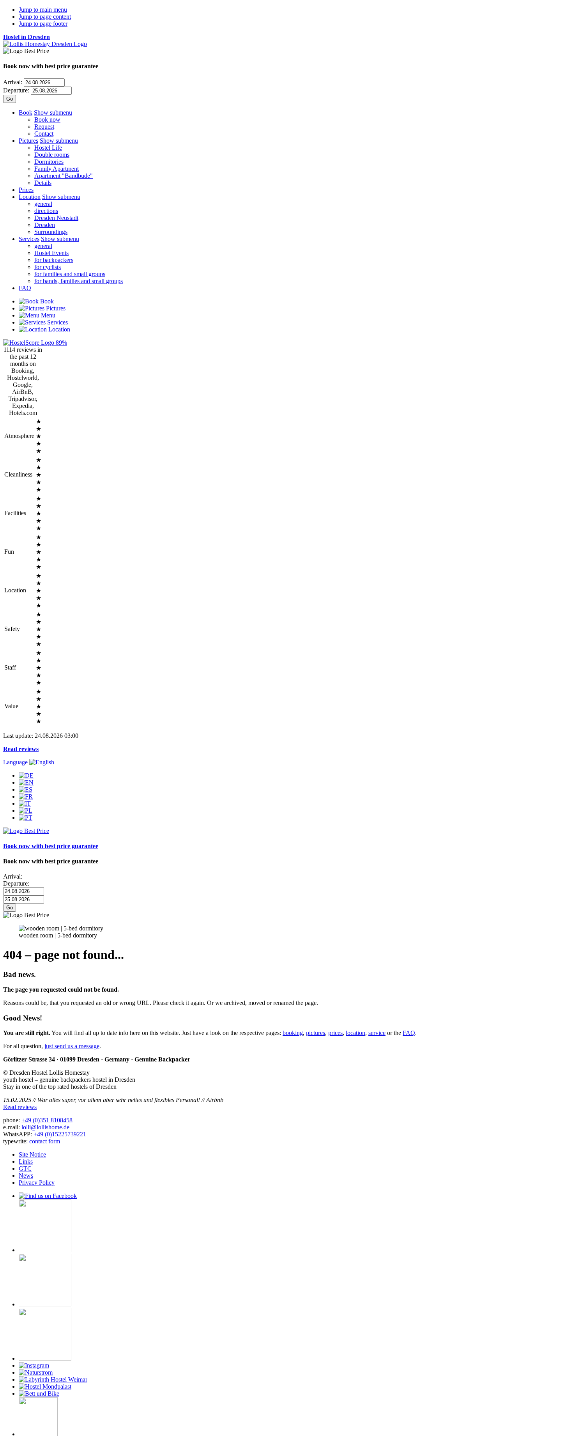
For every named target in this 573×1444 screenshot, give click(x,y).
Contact (43, 133)
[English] (26, 782)
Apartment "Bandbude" (63, 175)
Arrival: (12, 82)
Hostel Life (48, 147)
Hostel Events (51, 253)
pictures (315, 1032)
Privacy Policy (37, 1182)
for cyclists (47, 267)
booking (293, 1032)
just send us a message (71, 1046)
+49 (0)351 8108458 (47, 1120)
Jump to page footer (43, 23)
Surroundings (50, 232)
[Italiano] (25, 803)
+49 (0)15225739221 (60, 1134)
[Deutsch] (26, 775)
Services (29, 239)
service (377, 1032)
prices (335, 1032)
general (43, 203)
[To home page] (45, 44)
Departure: (16, 90)
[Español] (25, 789)
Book (25, 112)
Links (26, 1161)
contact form (44, 1141)
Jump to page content (45, 16)
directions (46, 210)
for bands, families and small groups (78, 281)
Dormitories (49, 161)
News (26, 1175)
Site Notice (32, 1154)
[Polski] (25, 810)
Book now (47, 119)
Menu (47, 315)
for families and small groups (69, 274)
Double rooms (51, 154)
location (355, 1032)
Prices (26, 189)
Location (30, 196)
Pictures (28, 140)
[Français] (26, 796)
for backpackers (53, 260)
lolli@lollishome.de (45, 1127)
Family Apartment (56, 168)
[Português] (25, 817)
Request (44, 126)
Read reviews (21, 749)
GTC (25, 1168)
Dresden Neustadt (56, 217)
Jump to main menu (43, 9)
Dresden (44, 224)
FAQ (25, 288)
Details (42, 182)
